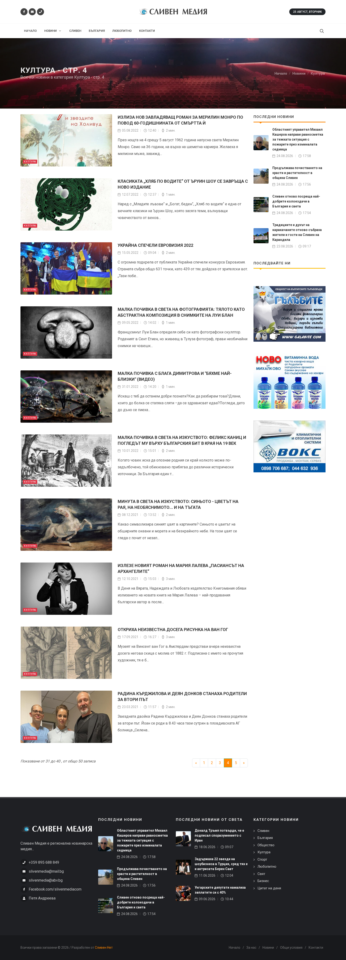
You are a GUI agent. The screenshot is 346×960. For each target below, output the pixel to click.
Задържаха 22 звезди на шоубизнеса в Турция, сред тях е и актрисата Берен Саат (221, 864)
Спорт (262, 859)
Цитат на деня (269, 888)
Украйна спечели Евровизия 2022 (155, 245)
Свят (261, 874)
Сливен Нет (104, 947)
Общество (265, 845)
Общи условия (291, 947)
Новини (268, 947)
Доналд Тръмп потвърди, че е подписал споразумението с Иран (219, 835)
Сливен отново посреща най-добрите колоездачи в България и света (296, 201)
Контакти (316, 947)
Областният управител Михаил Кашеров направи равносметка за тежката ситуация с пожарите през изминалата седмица (297, 139)
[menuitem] (30, 31)
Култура (30, 161)
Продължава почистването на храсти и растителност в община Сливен (297, 173)
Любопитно (266, 866)
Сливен (263, 831)
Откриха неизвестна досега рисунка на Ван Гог (173, 629)
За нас (251, 947)
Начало (234, 947)
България (265, 838)
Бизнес (263, 881)
